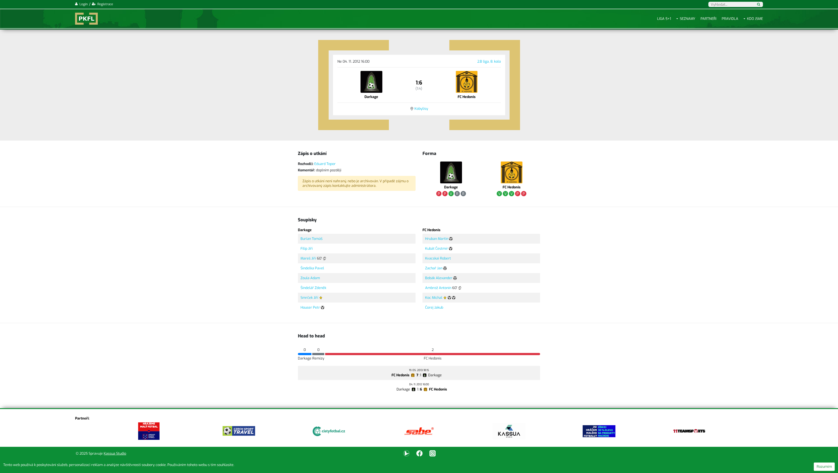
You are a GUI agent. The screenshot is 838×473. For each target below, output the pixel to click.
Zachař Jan (433, 268)
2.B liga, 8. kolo (489, 61)
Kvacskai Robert (438, 258)
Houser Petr (310, 307)
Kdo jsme (755, 18)
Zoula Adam (310, 278)
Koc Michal (433, 297)
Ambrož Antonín (438, 288)
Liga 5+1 (664, 18)
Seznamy (687, 18)
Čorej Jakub (434, 307)
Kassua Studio (115, 453)
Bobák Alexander (438, 278)
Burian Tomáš (312, 238)
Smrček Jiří (309, 297)
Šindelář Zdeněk (313, 288)
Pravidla (730, 18)
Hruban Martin (436, 238)
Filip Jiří (307, 248)
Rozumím (824, 466)
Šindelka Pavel (312, 268)
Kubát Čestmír (436, 248)
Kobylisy (421, 108)
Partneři (708, 18)
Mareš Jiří (308, 258)
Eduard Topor (325, 164)
